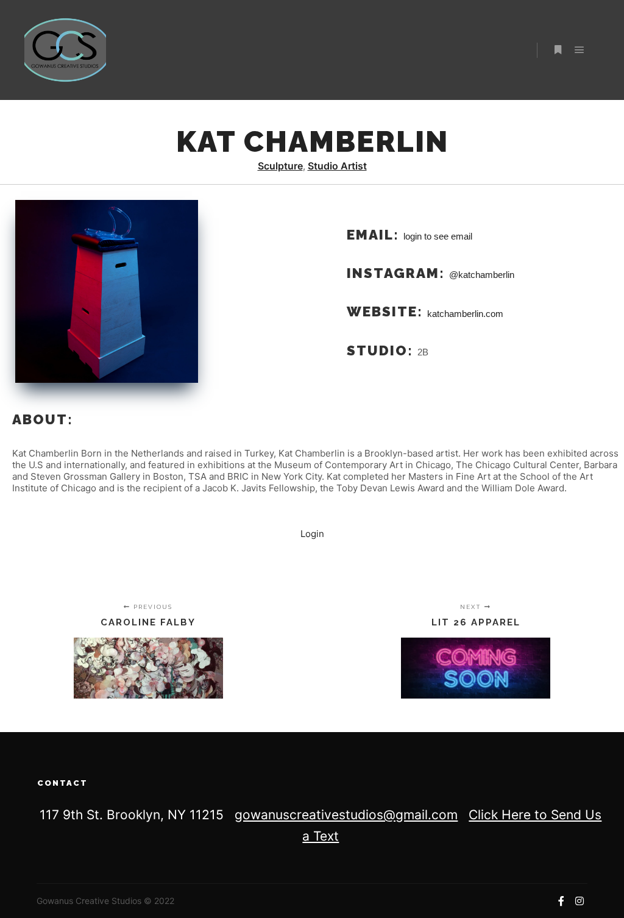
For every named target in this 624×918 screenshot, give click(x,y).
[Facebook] (561, 901)
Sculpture (280, 166)
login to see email (437, 236)
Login (312, 533)
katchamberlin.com (465, 313)
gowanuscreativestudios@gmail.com (346, 814)
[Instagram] (579, 901)
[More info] (558, 50)
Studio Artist (337, 166)
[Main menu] (579, 50)
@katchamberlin (481, 274)
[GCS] (65, 50)
